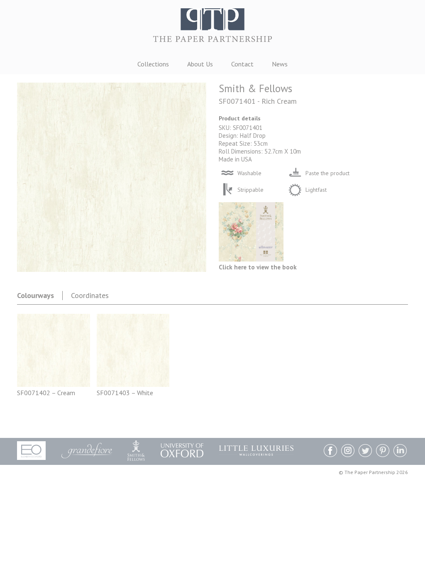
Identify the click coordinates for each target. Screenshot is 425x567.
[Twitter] (365, 451)
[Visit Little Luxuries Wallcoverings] (256, 450)
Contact (242, 64)
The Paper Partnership (212, 28)
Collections (153, 64)
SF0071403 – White (125, 393)
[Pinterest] (382, 451)
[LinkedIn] (400, 451)
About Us (200, 64)
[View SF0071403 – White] (133, 384)
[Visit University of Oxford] (182, 450)
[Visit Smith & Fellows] (136, 450)
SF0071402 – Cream (46, 393)
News (280, 64)
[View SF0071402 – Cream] (53, 384)
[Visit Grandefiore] (86, 450)
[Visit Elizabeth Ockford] (31, 450)
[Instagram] (347, 451)
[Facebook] (330, 451)
